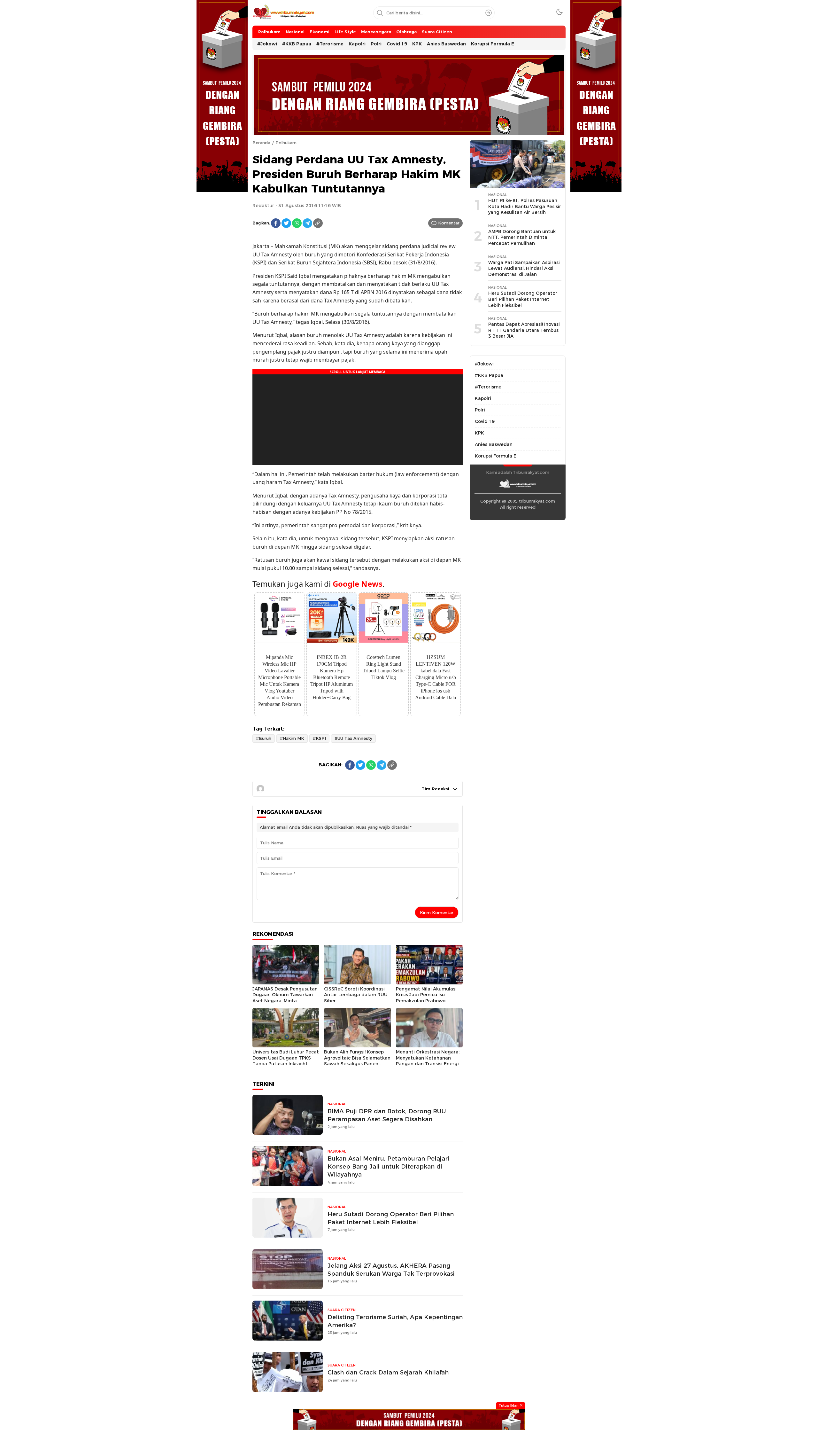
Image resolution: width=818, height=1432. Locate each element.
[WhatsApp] (297, 223)
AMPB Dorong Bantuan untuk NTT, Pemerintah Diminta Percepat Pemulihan (522, 237)
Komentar (448, 222)
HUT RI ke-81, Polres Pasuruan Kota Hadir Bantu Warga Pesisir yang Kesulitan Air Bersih (524, 206)
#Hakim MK (292, 738)
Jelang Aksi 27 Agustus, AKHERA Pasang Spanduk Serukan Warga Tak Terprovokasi (391, 1269)
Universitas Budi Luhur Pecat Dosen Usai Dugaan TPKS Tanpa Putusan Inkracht (285, 1057)
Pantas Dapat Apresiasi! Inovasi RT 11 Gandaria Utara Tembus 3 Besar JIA (524, 330)
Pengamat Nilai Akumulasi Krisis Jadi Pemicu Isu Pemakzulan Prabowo (426, 994)
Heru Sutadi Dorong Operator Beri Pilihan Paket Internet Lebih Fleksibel (391, 1218)
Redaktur (263, 205)
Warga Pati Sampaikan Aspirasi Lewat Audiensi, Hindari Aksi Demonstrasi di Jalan (524, 268)
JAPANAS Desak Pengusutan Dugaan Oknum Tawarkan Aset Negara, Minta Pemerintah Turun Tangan (285, 997)
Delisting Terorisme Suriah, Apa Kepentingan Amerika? (395, 1321)
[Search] (488, 13)
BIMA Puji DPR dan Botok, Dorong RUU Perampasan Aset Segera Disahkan (387, 1115)
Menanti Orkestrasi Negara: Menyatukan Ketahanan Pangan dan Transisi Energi (427, 1057)
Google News (357, 583)
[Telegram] (307, 223)
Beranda (261, 142)
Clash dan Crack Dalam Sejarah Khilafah (388, 1372)
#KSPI (319, 738)
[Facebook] (276, 223)
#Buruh (263, 738)
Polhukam (286, 142)
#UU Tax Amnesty (353, 738)
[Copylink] (318, 223)
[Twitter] (286, 223)
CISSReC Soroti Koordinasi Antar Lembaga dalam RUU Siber (356, 994)
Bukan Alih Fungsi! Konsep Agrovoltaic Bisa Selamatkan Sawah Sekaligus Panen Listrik (357, 1060)
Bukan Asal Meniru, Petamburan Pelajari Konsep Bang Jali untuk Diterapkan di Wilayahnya (388, 1166)
